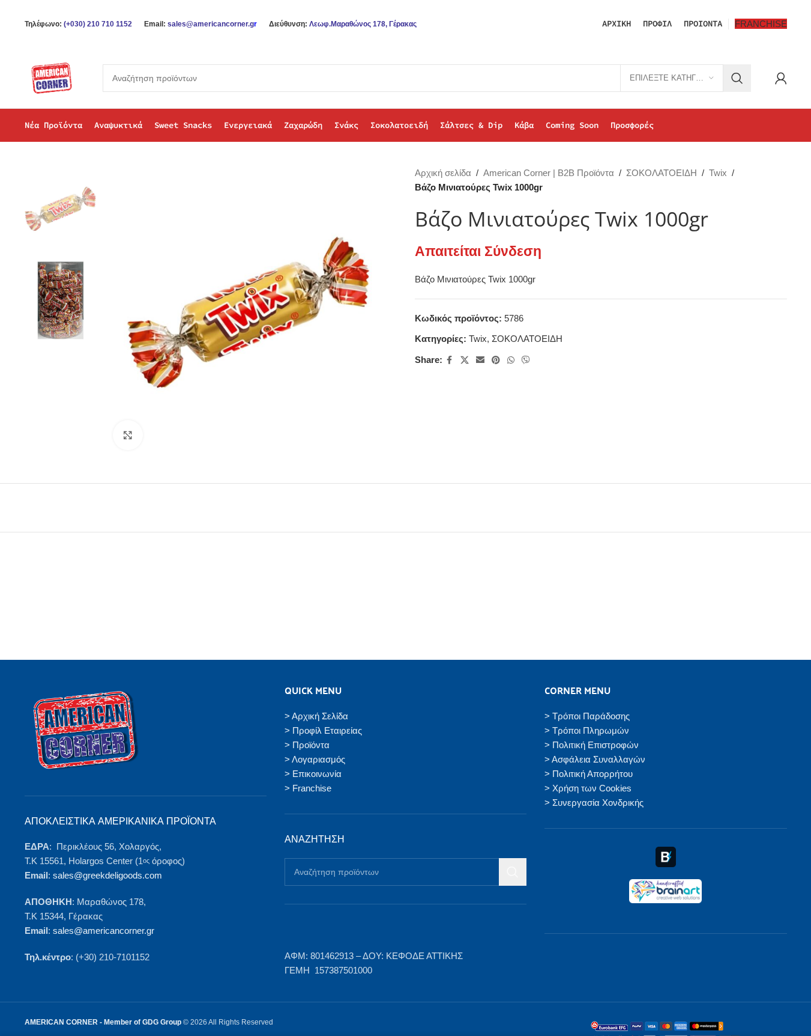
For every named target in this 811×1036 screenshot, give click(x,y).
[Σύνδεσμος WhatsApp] (511, 360)
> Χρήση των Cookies (588, 788)
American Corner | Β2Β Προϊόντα (548, 173)
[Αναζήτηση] (737, 78)
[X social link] (464, 360)
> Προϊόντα (307, 745)
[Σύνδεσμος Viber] (526, 360)
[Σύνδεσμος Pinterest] (496, 360)
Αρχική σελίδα (443, 173)
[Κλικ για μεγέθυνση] (128, 435)
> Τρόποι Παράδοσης (587, 716)
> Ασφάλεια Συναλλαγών (594, 759)
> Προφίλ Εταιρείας (323, 730)
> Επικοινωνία (313, 774)
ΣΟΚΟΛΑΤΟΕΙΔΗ (661, 173)
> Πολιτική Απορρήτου (588, 774)
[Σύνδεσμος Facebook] (449, 360)
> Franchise (308, 788)
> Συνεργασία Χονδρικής (594, 802)
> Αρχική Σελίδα (316, 716)
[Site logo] (52, 77)
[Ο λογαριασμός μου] (781, 78)
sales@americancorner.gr (103, 930)
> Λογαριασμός (315, 759)
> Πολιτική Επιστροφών (591, 745)
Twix (718, 173)
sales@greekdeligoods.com (107, 875)
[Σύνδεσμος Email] (480, 360)
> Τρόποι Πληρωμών (586, 730)
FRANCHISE (761, 24)
